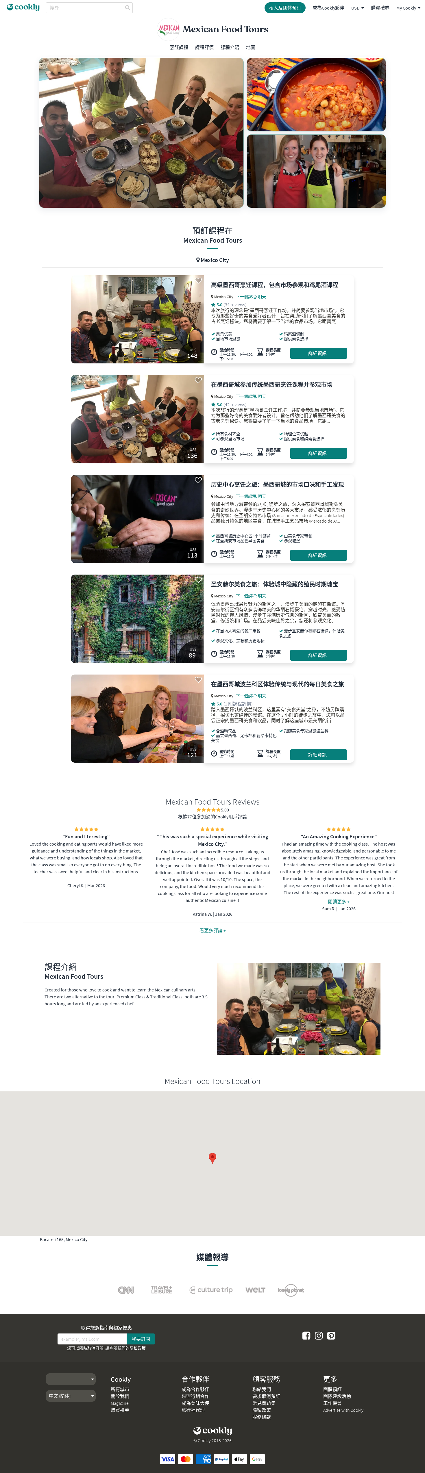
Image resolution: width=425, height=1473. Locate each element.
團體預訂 (332, 1389)
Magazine (120, 1403)
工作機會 (332, 1403)
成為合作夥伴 (195, 1389)
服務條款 (261, 1417)
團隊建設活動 (337, 1396)
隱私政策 (138, 1348)
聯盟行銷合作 (195, 1396)
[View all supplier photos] (141, 133)
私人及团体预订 (285, 8)
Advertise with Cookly (343, 1410)
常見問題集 (264, 1403)
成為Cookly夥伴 (328, 8)
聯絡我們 (261, 1389)
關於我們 (120, 1396)
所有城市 (120, 1389)
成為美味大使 (195, 1403)
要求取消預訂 (266, 1396)
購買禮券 (380, 8)
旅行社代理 (193, 1410)
